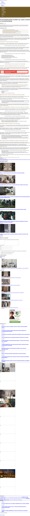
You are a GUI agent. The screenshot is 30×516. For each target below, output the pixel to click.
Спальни (3, 8)
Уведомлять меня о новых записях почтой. (6, 253)
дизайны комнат (19, 498)
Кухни (3, 14)
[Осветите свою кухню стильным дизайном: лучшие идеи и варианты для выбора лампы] (7, 468)
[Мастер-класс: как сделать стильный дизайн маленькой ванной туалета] (7, 371)
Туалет (3, 13)
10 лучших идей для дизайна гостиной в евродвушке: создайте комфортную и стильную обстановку (15, 268)
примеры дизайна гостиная (15, 157)
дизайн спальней (11, 498)
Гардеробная (4, 9)
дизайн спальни (15, 498)
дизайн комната (15, 497)
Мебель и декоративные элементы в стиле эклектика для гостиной (12, 31)
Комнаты (4, 12)
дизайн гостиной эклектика (3, 157)
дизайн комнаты (19, 497)
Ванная (3, 10)
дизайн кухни (24, 497)
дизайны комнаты (23, 498)
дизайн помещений (7, 498)
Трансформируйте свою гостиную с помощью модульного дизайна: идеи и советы (14, 184)
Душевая (4, 11)
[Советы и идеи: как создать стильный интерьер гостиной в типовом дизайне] (7, 207)
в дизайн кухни (3, 497)
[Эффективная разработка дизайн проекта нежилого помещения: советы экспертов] (7, 477)
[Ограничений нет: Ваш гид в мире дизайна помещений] (7, 380)
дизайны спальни (15, 499)
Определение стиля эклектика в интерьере (8, 29)
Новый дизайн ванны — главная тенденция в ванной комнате (10, 307)
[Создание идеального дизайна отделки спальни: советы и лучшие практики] (7, 486)
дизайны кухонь (6, 499)
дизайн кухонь (2, 498)
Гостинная (3, 7)
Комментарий (2, 245)
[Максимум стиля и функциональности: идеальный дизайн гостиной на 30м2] (7, 433)
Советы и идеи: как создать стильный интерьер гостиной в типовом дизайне (13, 209)
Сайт (0, 249)
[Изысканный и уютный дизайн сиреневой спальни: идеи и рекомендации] (7, 389)
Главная (1, 17)
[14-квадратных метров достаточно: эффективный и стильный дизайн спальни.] (7, 398)
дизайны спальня (20, 499)
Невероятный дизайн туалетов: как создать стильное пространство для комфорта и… (13, 292)
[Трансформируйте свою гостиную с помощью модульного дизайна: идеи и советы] (7, 183)
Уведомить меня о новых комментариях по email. (7, 252)
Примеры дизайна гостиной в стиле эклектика (9, 32)
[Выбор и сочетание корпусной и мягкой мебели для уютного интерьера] (7, 171)
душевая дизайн (10, 157)
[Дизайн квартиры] (2, 3)
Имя (1, 246)
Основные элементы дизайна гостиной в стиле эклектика (11, 30)
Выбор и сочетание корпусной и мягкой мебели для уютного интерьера (12, 172)
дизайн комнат (11, 497)
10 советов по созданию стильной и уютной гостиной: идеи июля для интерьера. (17, 84)
